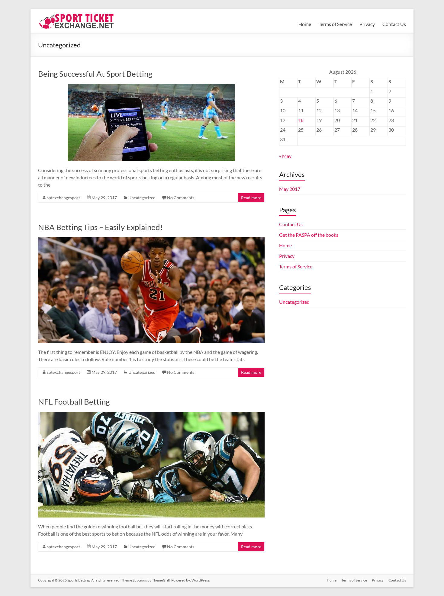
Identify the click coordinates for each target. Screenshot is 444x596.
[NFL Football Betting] (151, 415)
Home (304, 24)
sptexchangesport (63, 197)
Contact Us (394, 24)
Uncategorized (142, 197)
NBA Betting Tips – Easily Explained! (100, 227)
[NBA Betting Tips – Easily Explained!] (151, 240)
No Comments (180, 197)
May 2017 (289, 189)
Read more (251, 197)
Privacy (367, 24)
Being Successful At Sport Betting (95, 74)
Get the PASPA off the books (308, 235)
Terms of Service (335, 24)
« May (285, 156)
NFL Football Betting (74, 401)
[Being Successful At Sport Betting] (151, 87)
